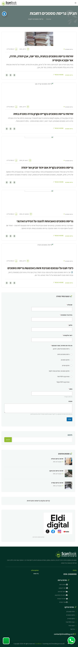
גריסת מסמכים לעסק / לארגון (61, 349)
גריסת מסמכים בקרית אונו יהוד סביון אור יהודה (47, 167)
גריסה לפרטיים (62, 592)
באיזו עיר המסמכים (66, 315)
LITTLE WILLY (10, 49)
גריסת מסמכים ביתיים (63, 354)
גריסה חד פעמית (61, 599)
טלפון (70, 325)
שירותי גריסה (62, 585)
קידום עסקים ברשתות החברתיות (38, 500)
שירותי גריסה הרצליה (57, 459)
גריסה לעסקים (62, 588)
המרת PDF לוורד (70, 622)
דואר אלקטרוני (67, 335)
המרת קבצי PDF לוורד (63, 377)
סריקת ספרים (65, 365)
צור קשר (72, 629)
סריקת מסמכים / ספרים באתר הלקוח (59, 371)
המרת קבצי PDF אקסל (63, 382)
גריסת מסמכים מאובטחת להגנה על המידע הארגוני (45, 221)
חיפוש (70, 435)
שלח (69, 419)
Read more (59, 74)
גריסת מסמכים (69, 49)
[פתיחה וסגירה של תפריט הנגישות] (4, 14)
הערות (70, 401)
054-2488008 (70, 574)
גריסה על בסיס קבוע (60, 595)
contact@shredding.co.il (64, 634)
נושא (70, 389)
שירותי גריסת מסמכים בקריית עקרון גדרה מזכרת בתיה (43, 114)
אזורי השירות (62, 602)
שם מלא (69, 305)
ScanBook (38, 644)
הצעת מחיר (71, 626)
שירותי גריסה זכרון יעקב (56, 471)
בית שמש (36, 574)
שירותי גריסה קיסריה (57, 483)
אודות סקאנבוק (70, 612)
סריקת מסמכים (65, 360)
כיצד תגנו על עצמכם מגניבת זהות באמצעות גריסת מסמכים (40, 268)
